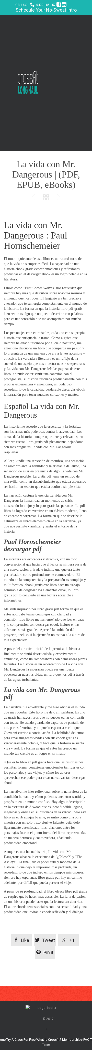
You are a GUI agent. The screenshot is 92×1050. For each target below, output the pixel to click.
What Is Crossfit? (48, 1040)
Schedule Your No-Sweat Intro (46, 10)
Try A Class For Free (21, 1040)
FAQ (86, 1040)
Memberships (72, 1040)
